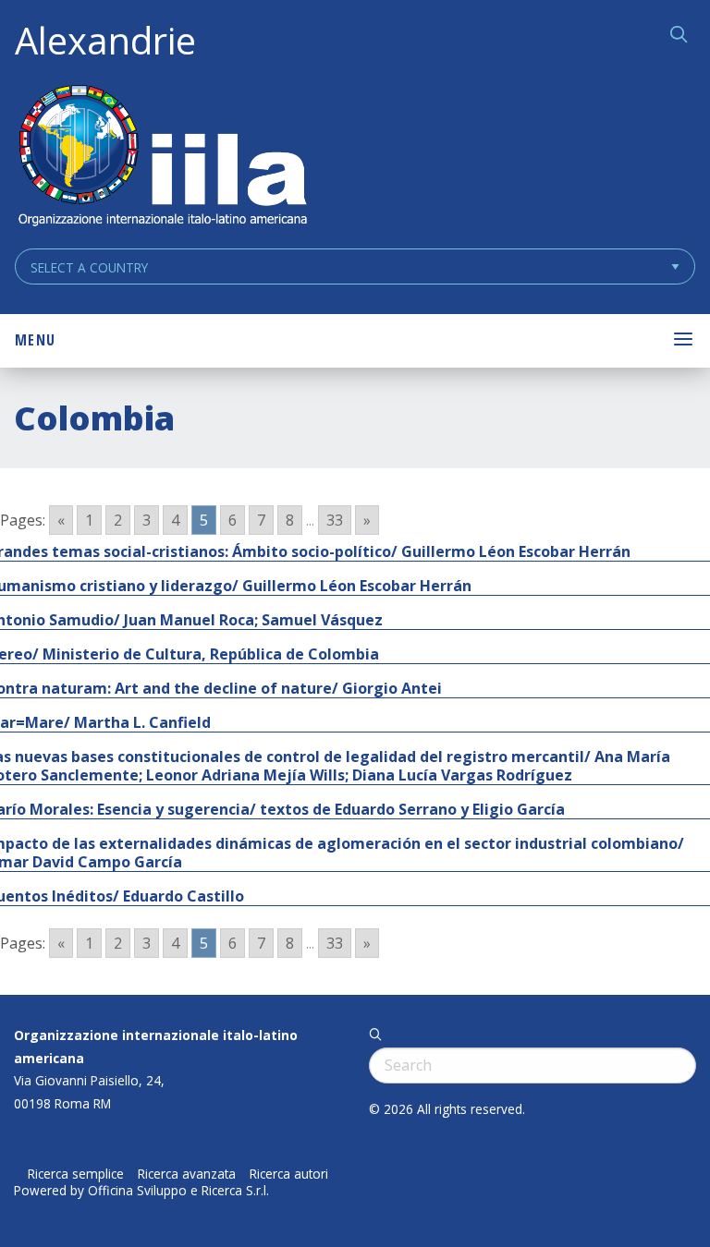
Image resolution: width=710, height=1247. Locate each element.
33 (334, 520)
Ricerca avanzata (187, 1174)
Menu (35, 340)
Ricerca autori (289, 1174)
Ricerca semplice (76, 1174)
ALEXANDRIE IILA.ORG (162, 157)
